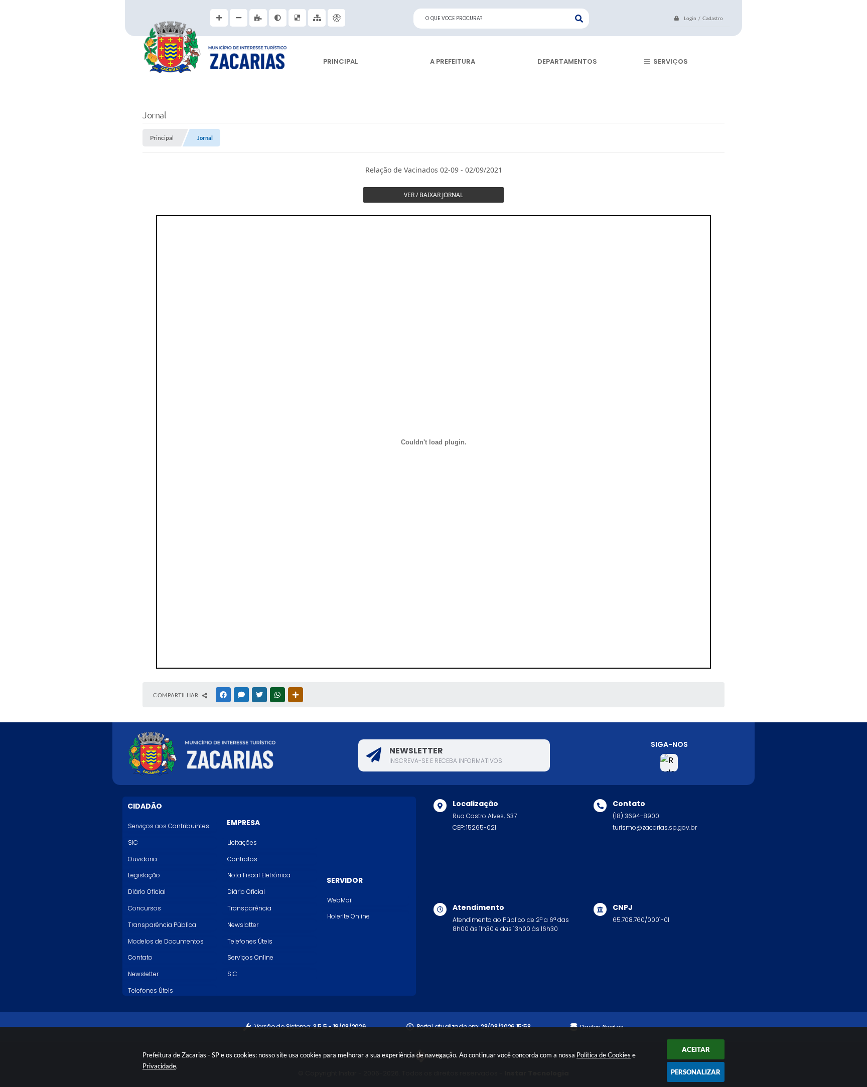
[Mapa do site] (317, 18)
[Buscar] (579, 19)
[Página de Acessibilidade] (336, 18)
